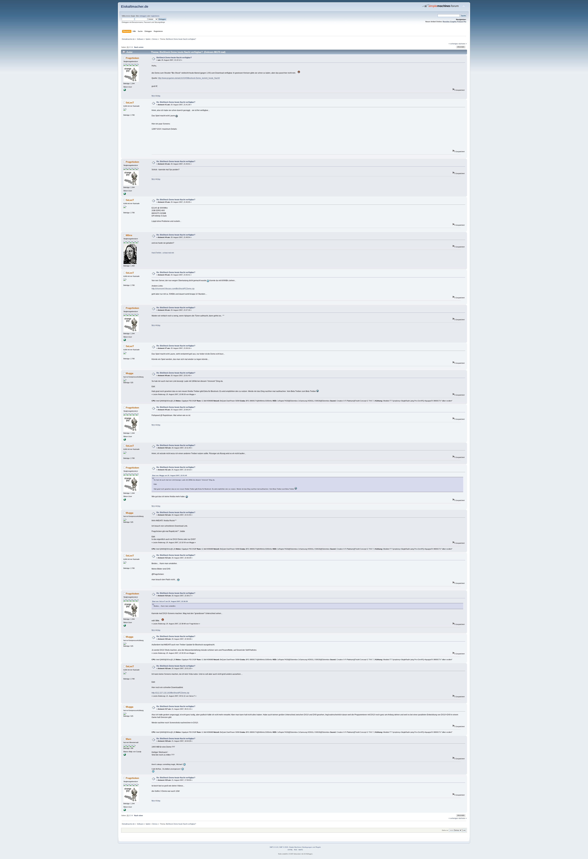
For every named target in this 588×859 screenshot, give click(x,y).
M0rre (129, 235)
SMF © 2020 (283, 847)
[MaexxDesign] (124, 755)
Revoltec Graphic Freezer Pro (454, 22)
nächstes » (462, 44)
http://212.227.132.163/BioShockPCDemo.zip (170, 693)
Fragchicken (132, 58)
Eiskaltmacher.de (134, 6)
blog (158, 96)
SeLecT (130, 102)
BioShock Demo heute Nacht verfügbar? (174, 58)
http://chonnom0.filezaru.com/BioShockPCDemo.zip (173, 289)
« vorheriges (453, 44)
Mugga (129, 373)
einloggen (143, 16)
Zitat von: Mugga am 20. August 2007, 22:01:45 (169, 475)
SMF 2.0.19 (274, 847)
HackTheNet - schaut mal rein (163, 253)
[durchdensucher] (124, 90)
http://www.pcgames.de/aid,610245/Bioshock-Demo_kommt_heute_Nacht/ (189, 78)
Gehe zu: (445, 830)
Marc (128, 739)
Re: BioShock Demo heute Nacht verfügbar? (175, 102)
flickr (153, 96)
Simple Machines (295, 847)
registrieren (155, 16)
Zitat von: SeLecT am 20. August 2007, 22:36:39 (170, 601)
